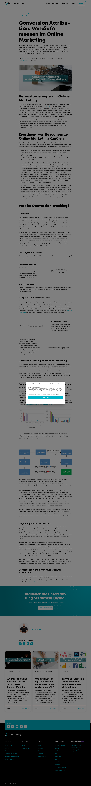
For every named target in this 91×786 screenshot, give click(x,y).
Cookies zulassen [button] (45, 397)
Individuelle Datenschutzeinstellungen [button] (45, 400)
